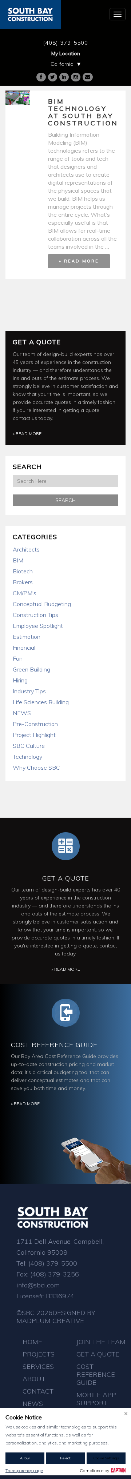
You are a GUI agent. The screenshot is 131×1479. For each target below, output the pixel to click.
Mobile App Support (96, 1399)
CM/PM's (24, 593)
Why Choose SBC (36, 767)
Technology (27, 756)
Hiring (20, 680)
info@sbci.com (38, 1285)
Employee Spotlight (38, 625)
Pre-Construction (35, 724)
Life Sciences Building (41, 702)
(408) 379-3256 (54, 1274)
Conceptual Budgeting (42, 604)
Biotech (23, 571)
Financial (24, 647)
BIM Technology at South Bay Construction (83, 112)
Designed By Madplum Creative (55, 1316)
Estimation (26, 636)
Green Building (31, 669)
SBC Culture (29, 745)
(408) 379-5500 (65, 42)
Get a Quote (37, 342)
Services (38, 1366)
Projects (39, 1354)
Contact (38, 1391)
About (34, 1379)
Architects (26, 549)
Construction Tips (35, 614)
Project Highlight (34, 734)
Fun (18, 658)
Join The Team (101, 1342)
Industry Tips (29, 691)
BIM (18, 560)
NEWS (22, 713)
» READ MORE (79, 261)
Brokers (23, 582)
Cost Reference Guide (54, 1045)
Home (32, 1342)
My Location (65, 53)
